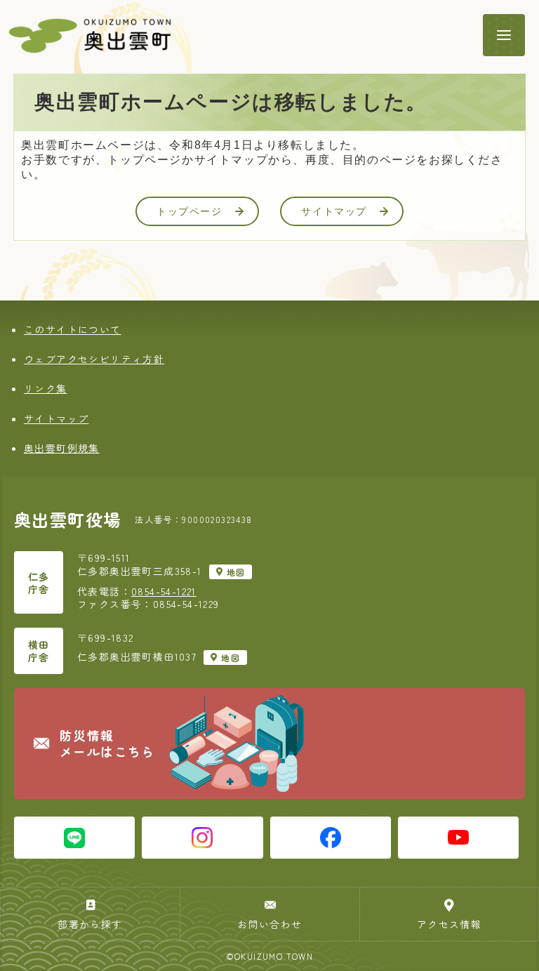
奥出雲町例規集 (62, 448)
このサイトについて (72, 329)
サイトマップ (334, 211)
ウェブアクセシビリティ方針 (94, 359)
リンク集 (45, 388)
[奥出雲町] (238, 35)
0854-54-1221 (164, 591)
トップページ (189, 211)
